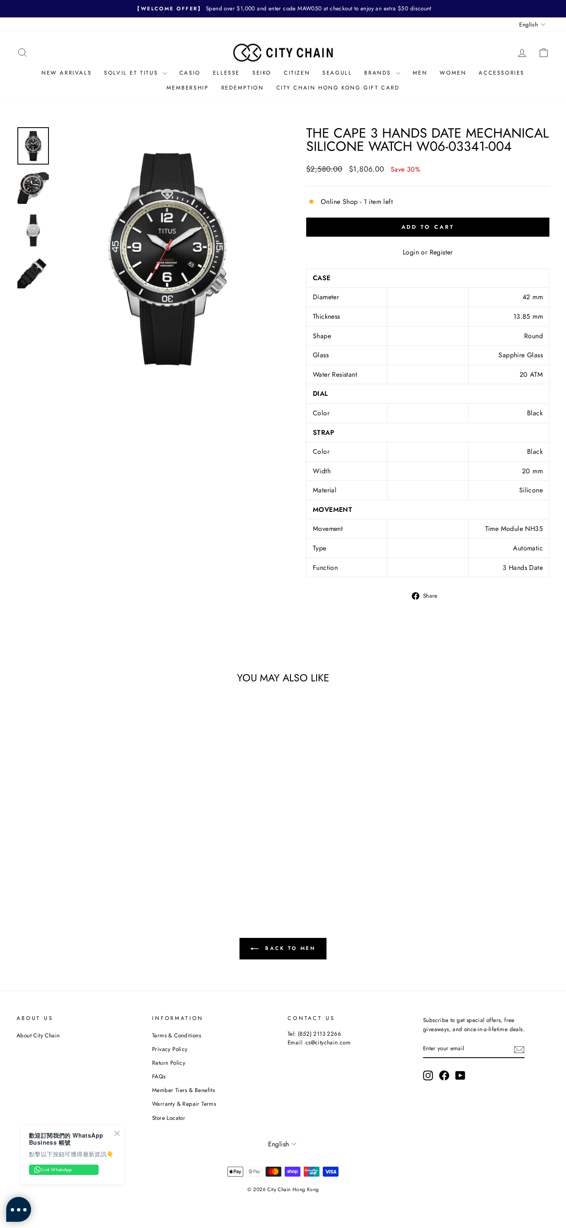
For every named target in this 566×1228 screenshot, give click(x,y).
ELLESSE (226, 73)
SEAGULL (337, 73)
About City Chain (38, 1035)
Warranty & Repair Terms (184, 1104)
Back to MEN (288, 948)
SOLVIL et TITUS (132, 73)
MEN (420, 73)
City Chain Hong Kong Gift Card (338, 88)
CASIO (190, 73)
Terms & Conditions (176, 1035)
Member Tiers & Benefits (183, 1090)
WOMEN (453, 73)
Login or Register (428, 252)
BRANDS (379, 73)
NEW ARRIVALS (66, 73)
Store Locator (168, 1118)
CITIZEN (297, 73)
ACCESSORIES (502, 73)
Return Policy (168, 1062)
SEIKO (261, 73)
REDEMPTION (242, 88)
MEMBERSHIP (188, 88)
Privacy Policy (170, 1049)
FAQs (159, 1076)
